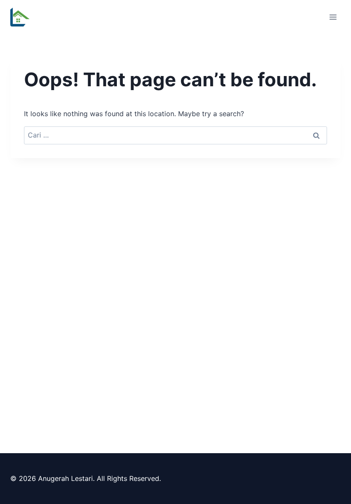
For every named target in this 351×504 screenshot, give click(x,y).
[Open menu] (333, 16)
